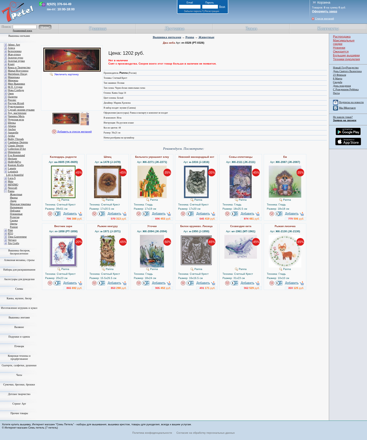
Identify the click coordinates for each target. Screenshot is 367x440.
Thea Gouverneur (17, 236)
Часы (19, 375)
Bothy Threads (16, 139)
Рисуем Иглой (16, 103)
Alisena (12, 126)
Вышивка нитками (167, 37)
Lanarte (12, 168)
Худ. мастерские (17, 113)
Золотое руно (15, 57)
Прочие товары (19, 413)
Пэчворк (19, 346)
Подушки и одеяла (19, 336)
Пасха (336, 93)
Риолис (12, 100)
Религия (14, 217)
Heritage (12, 158)
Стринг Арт (19, 403)
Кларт (11, 64)
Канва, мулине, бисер (19, 298)
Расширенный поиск (22, 30)
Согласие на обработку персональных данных (205, 432)
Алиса (11, 48)
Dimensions (14, 152)
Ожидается (341, 51)
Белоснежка (14, 51)
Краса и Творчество (19, 67)
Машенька (14, 77)
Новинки (339, 47)
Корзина (323, 2)
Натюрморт (16, 207)
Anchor (12, 129)
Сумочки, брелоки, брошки (19, 384)
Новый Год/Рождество (346, 67)
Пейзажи (15, 210)
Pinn (10, 230)
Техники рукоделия (346, 59)
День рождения (342, 85)
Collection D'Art (17, 148)
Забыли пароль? (193, 11)
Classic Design (16, 145)
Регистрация (212, 11)
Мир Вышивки (16, 83)
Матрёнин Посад (17, 74)
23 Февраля (339, 75)
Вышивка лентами (19, 317)
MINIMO (13, 184)
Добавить (70, 213)
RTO (10, 233)
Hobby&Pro (14, 161)
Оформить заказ (324, 11)
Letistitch (13, 171)
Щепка (12, 122)
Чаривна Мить (16, 116)
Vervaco (12, 240)
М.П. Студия (15, 87)
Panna (189, 37)
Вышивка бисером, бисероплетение (19, 252)
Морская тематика (20, 204)
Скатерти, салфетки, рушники (19, 365)
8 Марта (337, 78)
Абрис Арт (14, 44)
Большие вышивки (346, 55)
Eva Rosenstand (16, 155)
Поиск (6, 27)
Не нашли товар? (343, 117)
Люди (13, 201)
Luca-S (12, 178)
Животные (206, 37)
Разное (14, 227)
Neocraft (12, 187)
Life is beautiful (15, 174)
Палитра (12, 96)
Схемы (19, 288)
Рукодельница (16, 106)
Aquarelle (13, 132)
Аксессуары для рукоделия (19, 279)
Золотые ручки (16, 61)
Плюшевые (16, 214)
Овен (11, 93)
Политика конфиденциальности (152, 432)
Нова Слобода (16, 90)
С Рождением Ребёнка (346, 89)
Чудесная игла (16, 119)
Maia (10, 181)
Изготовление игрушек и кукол (19, 308)
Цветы (13, 223)
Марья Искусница (18, 70)
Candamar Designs (18, 142)
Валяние (19, 327)
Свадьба (337, 82)
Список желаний (324, 18)
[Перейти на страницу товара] (63, 167)
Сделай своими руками (21, 109)
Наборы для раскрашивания (19, 269)
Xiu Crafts (13, 243)
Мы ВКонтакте (347, 107)
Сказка (14, 220)
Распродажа (342, 36)
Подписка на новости (351, 102)
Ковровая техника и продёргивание (19, 357)
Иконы (14, 197)
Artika (11, 135)
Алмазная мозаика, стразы (19, 260)
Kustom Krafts (16, 165)
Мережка (13, 80)
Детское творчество (19, 394)
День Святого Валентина (347, 71)
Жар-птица (14, 54)
